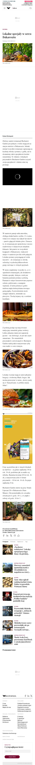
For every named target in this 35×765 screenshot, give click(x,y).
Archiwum (6, 722)
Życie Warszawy (22, 728)
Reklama (5, 716)
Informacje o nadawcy (24, 709)
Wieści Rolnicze (22, 726)
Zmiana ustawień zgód (24, 705)
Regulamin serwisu (23, 707)
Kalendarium (21, 736)
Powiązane (5, 541)
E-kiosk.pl (20, 716)
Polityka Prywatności (24, 703)
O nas (4, 703)
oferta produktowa (8, 739)
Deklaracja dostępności (24, 711)
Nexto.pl (20, 720)
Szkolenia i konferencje (9, 733)
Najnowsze (20, 541)
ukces (14, 8)
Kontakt (5, 705)
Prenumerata (7, 720)
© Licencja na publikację (10, 529)
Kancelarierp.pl (22, 724)
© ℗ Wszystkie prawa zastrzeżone (13, 530)
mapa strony (6, 736)
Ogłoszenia (6, 718)
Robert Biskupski (8, 136)
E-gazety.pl (21, 718)
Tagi (26, 541)
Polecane (12, 541)
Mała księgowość (23, 722)
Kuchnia (5, 29)
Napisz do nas (7, 707)
